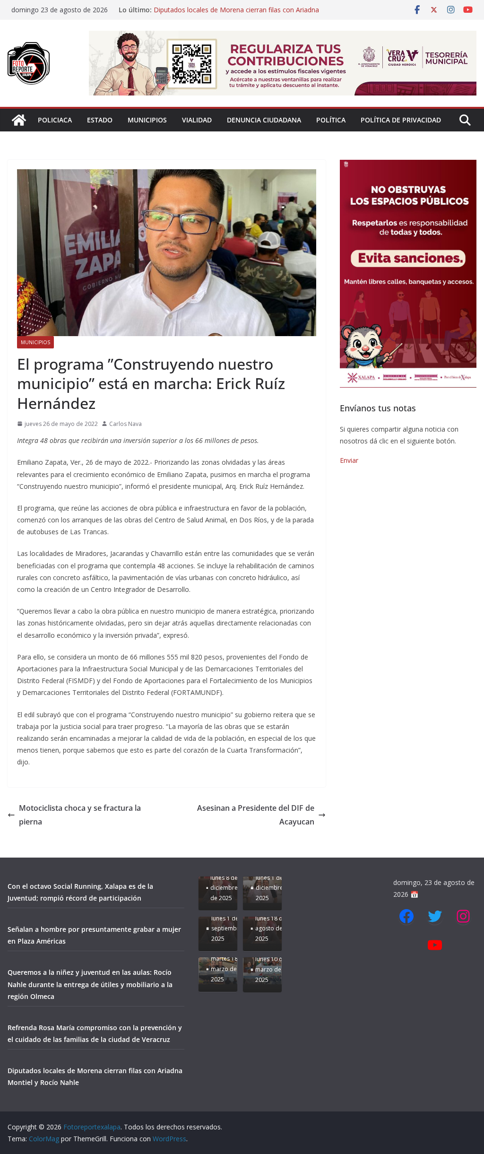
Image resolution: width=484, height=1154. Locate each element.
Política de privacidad (401, 119)
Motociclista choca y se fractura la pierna (80, 815)
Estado (99, 119)
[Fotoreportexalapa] (19, 120)
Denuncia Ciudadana (264, 119)
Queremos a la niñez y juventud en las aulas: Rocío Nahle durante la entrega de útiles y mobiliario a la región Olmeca (90, 984)
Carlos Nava (125, 424)
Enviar (349, 460)
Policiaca (55, 119)
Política (331, 119)
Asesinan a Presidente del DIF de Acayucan (255, 815)
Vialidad (197, 119)
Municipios (147, 119)
